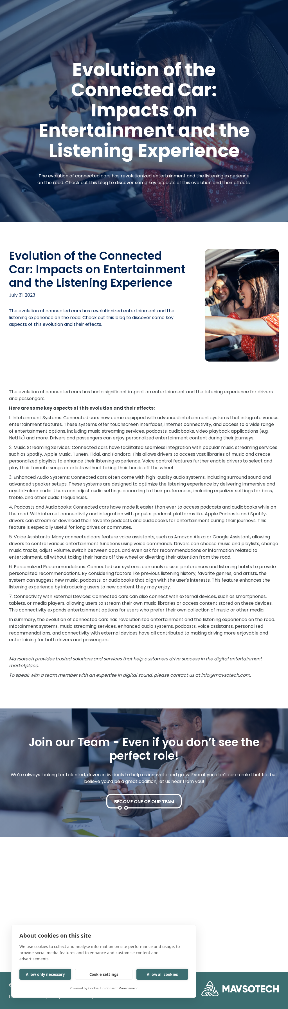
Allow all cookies (162, 974)
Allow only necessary (45, 974)
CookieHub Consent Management (113, 988)
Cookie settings (103, 974)
